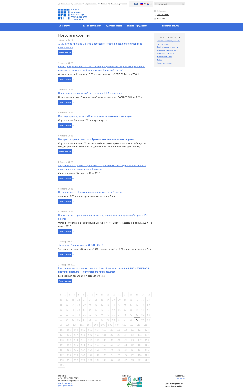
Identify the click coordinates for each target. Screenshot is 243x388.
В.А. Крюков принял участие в (96, 139)
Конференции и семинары (167, 47)
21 (73, 299)
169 (97, 350)
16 (137, 294)
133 (118, 334)
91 (107, 319)
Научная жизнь (163, 44)
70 (78, 314)
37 (73, 304)
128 (83, 334)
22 (78, 299)
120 (118, 329)
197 (111, 360)
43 (107, 304)
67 (61, 314)
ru (145, 4)
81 (142, 314)
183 (104, 355)
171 (111, 350)
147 (125, 340)
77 (119, 314)
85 (73, 319)
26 (102, 299)
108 (124, 324)
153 (76, 344)
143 (97, 340)
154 (83, 344)
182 (97, 355)
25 (96, 299)
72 (90, 314)
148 (133, 340)
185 (118, 355)
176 (147, 350)
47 (131, 304)
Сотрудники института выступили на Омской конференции (103, 269)
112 (62, 329)
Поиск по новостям (164, 63)
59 (107, 309)
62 (125, 309)
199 (125, 360)
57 (96, 309)
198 (118, 360)
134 (125, 334)
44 (113, 304)
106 (110, 324)
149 (140, 340)
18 (148, 294)
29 (119, 299)
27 (107, 299)
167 (83, 350)
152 (69, 344)
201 (140, 360)
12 (114, 294)
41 (96, 304)
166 (76, 350)
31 (131, 299)
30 (125, 299)
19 (61, 299)
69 (73, 314)
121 (125, 329)
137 (147, 334)
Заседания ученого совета (167, 50)
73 (96, 314)
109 (131, 324)
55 (84, 309)
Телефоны (78, 4)
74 (102, 314)
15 (131, 294)
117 (97, 329)
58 (102, 309)
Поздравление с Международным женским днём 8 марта (90, 192)
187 (133, 355)
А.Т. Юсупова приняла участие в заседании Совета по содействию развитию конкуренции (100, 45)
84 (67, 319)
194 (90, 360)
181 (90, 355)
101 (75, 324)
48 (137, 304)
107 (117, 324)
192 (76, 360)
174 (133, 350)
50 (148, 304)
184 (111, 355)
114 (76, 329)
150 (147, 340)
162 (140, 344)
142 (90, 340)
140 (76, 340)
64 (137, 309)
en (151, 4)
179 (76, 355)
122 (133, 329)
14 (125, 294)
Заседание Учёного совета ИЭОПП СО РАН (81, 244)
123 (140, 329)
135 (133, 334)
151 (62, 344)
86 (78, 319)
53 (73, 309)
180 (83, 355)
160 (125, 344)
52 (67, 309)
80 (137, 314)
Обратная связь (91, 4)
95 (131, 319)
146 (118, 340)
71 (84, 314)
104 (96, 324)
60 (113, 309)
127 (76, 334)
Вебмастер (181, 378)
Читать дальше (65, 53)
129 (90, 334)
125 (62, 334)
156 (97, 344)
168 (90, 350)
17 (143, 294)
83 (61, 319)
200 (133, 360)
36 (67, 304)
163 (147, 344)
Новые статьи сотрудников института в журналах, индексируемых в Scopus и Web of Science (104, 216)
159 (118, 344)
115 (83, 329)
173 (125, 350)
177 (62, 355)
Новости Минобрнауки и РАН (168, 41)
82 (148, 314)
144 (104, 340)
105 (103, 324)
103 (89, 324)
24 (90, 299)
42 (102, 304)
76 (113, 314)
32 (137, 299)
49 (142, 304)
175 (140, 350)
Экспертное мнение (164, 56)
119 (111, 329)
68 (67, 314)
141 (83, 340)
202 (147, 360)
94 (125, 319)
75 (107, 314)
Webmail (104, 4)
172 (118, 350)
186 (125, 355)
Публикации (161, 11)
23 (84, 299)
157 (104, 344)
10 (102, 294)
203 (62, 365)
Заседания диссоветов (166, 53)
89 (96, 319)
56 (90, 309)
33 (142, 299)
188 (140, 355)
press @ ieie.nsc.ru (65, 385)
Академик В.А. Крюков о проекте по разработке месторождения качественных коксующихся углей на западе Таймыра (102, 167)
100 (67, 324)
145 (111, 340)
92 (113, 319)
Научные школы (163, 15)
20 (67, 299)
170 (104, 350)
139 (69, 340)
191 (69, 360)
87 (84, 319)
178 (69, 355)
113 (69, 329)
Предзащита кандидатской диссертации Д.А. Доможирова (90, 93)
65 (142, 309)
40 (90, 304)
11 (108, 294)
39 (84, 304)
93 (119, 319)
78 (125, 314)
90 (102, 319)
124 (147, 329)
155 (90, 344)
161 (133, 344)
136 (140, 334)
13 (119, 294)
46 (125, 304)
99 (61, 324)
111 (145, 324)
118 (104, 329)
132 (111, 334)
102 (82, 324)
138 (62, 340)
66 (148, 309)
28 (113, 299)
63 (131, 309)
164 (62, 350)
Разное (159, 60)
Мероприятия (162, 18)
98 (148, 319)
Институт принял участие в (95, 116)
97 (142, 319)
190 (62, 360)
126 (69, 334)
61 (119, 309)
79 (131, 314)
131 (104, 334)
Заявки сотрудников (119, 4)
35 (61, 304)
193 (83, 360)
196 (104, 360)
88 (90, 319)
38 (78, 304)
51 (61, 309)
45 (119, 304)
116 (90, 329)
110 (138, 324)
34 (148, 299)
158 (111, 344)
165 (69, 350)
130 (97, 334)
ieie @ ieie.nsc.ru (65, 383)
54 (78, 309)
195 (97, 360)
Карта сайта (65, 4)
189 (147, 355)
